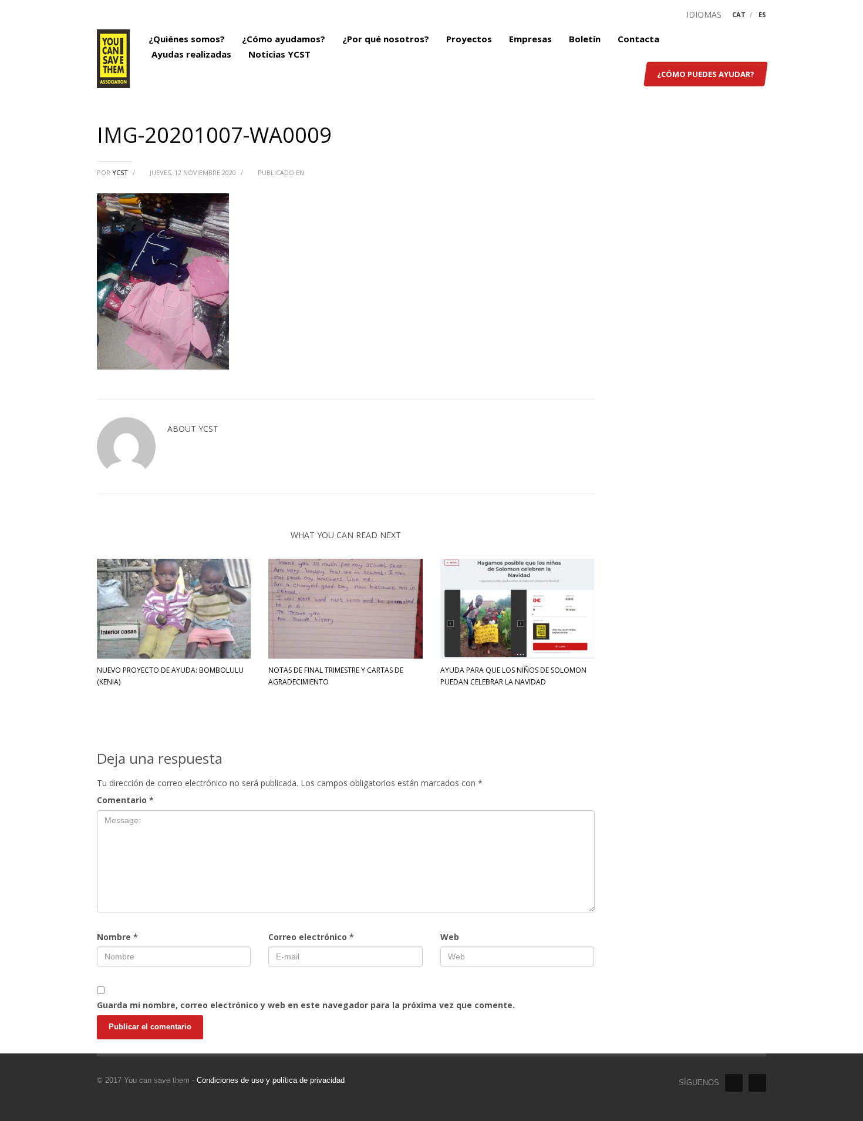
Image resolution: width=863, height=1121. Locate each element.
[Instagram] (757, 1083)
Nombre (117, 936)
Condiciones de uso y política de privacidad (271, 1080)
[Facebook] (734, 1083)
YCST (121, 172)
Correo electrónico (311, 936)
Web (449, 936)
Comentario (125, 799)
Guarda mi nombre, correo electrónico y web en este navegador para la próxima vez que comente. (306, 1005)
